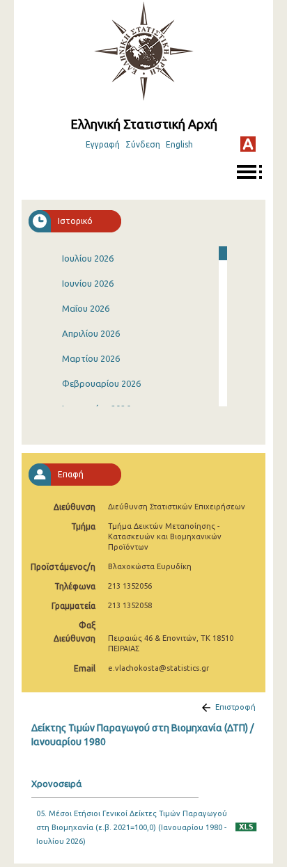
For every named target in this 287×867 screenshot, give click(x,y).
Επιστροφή (235, 707)
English (179, 144)
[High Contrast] (248, 144)
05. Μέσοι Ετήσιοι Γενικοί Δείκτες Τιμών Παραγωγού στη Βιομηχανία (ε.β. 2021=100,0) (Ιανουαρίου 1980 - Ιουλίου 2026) (131, 827)
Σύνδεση (142, 144)
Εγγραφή (103, 144)
